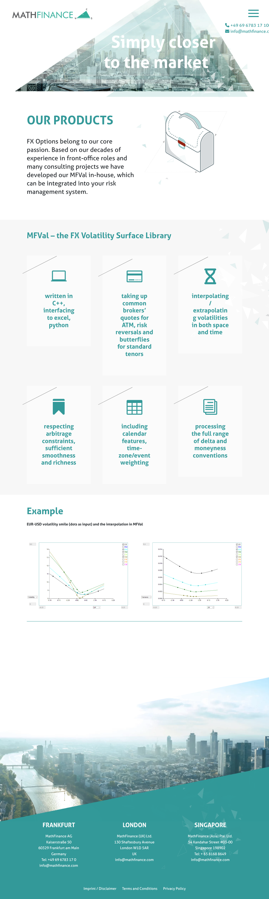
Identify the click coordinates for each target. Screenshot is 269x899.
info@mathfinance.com (58, 865)
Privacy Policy (174, 888)
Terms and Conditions (139, 888)
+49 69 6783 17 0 (62, 859)
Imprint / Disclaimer (100, 888)
